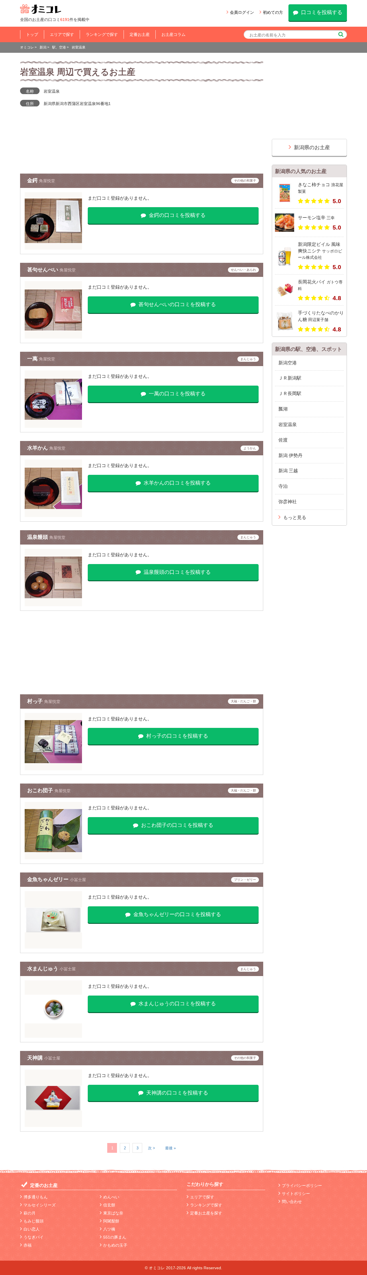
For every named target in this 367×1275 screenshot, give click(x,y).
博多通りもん (36, 1197)
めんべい (111, 1197)
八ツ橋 (109, 1229)
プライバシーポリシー (302, 1185)
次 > (151, 1148)
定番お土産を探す (206, 1213)
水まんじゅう (43, 968)
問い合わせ (292, 1201)
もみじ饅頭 (34, 1221)
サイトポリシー (296, 1193)
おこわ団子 (40, 790)
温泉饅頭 (38, 537)
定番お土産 (140, 34)
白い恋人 (32, 1229)
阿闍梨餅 (111, 1221)
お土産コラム (173, 34)
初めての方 (273, 12)
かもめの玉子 (115, 1245)
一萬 (33, 358)
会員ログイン (242, 12)
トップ (32, 34)
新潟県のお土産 (312, 147)
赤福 (28, 1245)
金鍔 (33, 180)
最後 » (170, 1148)
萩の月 (30, 1213)
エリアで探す (62, 34)
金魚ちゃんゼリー (48, 879)
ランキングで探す (102, 34)
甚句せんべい (43, 270)
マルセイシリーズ (40, 1205)
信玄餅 (109, 1205)
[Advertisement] (141, 652)
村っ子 (35, 701)
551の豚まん (114, 1237)
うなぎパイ (34, 1237)
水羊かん (38, 448)
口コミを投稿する (321, 12)
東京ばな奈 (113, 1213)
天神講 (35, 1058)
